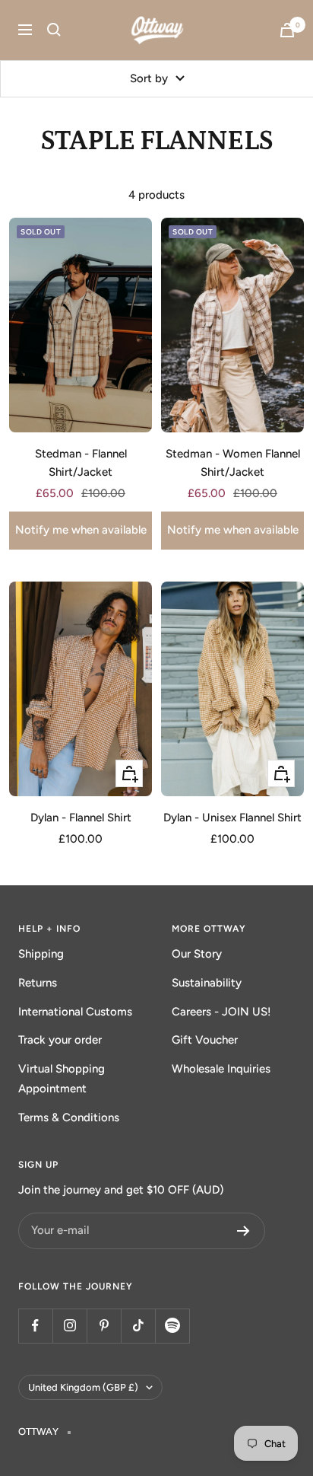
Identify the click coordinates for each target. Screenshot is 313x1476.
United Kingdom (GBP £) (83, 1387)
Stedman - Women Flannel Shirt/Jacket (233, 463)
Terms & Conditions (68, 1117)
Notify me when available (81, 530)
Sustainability (207, 983)
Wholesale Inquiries (221, 1069)
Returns (37, 983)
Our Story (197, 954)
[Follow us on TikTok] (138, 1326)
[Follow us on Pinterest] (104, 1326)
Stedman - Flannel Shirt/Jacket (81, 463)
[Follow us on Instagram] (69, 1326)
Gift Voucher (205, 1040)
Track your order (60, 1040)
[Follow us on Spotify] (172, 1326)
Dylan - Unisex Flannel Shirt (232, 817)
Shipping (41, 954)
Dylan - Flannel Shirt (80, 817)
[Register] (243, 1231)
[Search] (54, 30)
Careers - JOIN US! (221, 1012)
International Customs (75, 1012)
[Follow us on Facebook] (35, 1326)
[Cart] (287, 30)
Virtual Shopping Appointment (61, 1078)
